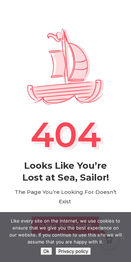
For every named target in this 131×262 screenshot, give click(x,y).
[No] (122, 237)
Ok (46, 251)
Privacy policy (73, 251)
